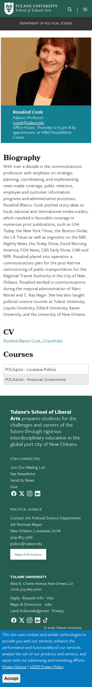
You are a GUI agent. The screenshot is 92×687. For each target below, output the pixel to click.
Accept (11, 678)
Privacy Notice (14, 666)
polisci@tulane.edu (26, 543)
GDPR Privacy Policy (47, 666)
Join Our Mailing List (27, 467)
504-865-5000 (31, 589)
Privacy (58, 610)
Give (14, 486)
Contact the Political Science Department (45, 518)
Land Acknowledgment (29, 610)
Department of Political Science (46, 23)
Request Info (33, 598)
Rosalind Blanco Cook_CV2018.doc (33, 341)
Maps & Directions (28, 554)
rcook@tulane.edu (28, 122)
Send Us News (22, 480)
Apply (15, 598)
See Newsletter (23, 474)
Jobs (48, 604)
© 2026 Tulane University (63, 627)
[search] (69, 10)
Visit (50, 598)
